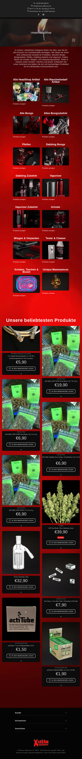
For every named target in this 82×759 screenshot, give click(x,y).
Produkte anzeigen (19, 104)
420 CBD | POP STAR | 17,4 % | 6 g (21, 510)
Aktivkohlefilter (21, 643)
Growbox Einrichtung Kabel (21, 354)
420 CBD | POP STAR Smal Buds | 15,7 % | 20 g (61, 381)
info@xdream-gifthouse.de (42, 6)
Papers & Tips (61, 599)
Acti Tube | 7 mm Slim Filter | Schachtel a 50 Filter (61, 601)
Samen (61, 526)
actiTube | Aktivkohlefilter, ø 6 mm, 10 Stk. (61, 670)
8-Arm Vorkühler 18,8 (21, 577)
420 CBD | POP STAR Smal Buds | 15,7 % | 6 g (21, 434)
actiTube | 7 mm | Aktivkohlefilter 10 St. (21, 645)
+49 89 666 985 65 (42, 3)
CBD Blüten (61, 379)
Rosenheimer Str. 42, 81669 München (42, 11)
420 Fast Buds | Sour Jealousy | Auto (60, 528)
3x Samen (61, 537)
